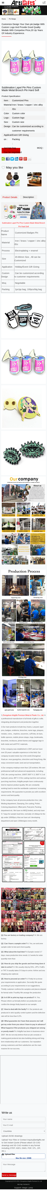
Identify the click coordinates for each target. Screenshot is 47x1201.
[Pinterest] (21, 159)
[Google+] (25, 159)
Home (4, 19)
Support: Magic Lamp (23, 1188)
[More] (3, 159)
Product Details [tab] (10, 197)
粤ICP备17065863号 (23, 1184)
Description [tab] (28, 197)
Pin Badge (12, 19)
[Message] (29, 159)
